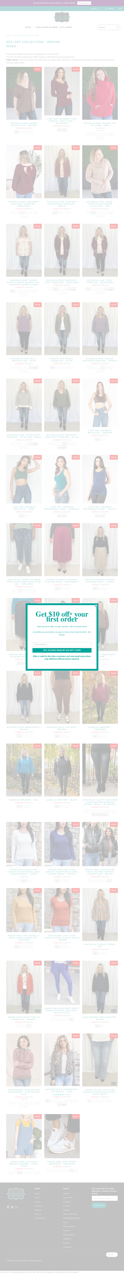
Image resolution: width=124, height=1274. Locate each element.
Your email (37, 640)
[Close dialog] (96, 605)
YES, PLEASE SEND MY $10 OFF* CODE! (62, 650)
